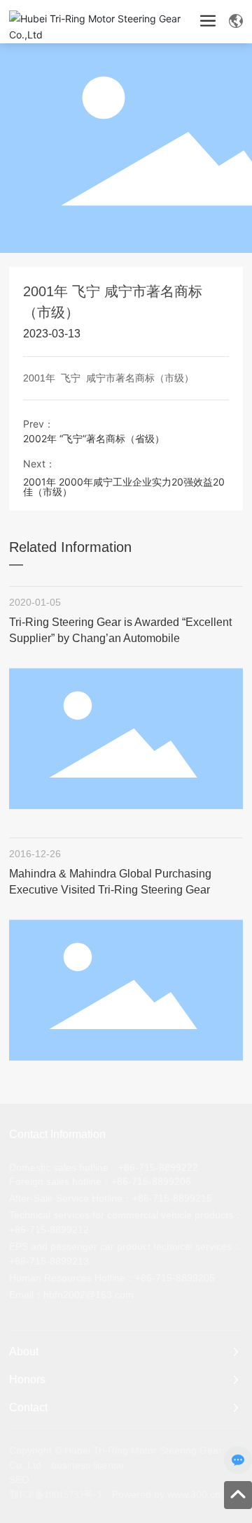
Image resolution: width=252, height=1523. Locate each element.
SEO (19, 1479)
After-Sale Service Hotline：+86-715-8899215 (110, 1198)
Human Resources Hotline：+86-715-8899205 (112, 1277)
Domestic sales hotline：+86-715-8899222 (103, 1167)
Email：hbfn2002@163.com (71, 1294)
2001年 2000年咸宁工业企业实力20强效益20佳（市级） (124, 486)
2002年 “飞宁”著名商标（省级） (93, 438)
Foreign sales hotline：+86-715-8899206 (100, 1181)
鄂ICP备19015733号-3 (55, 1494)
